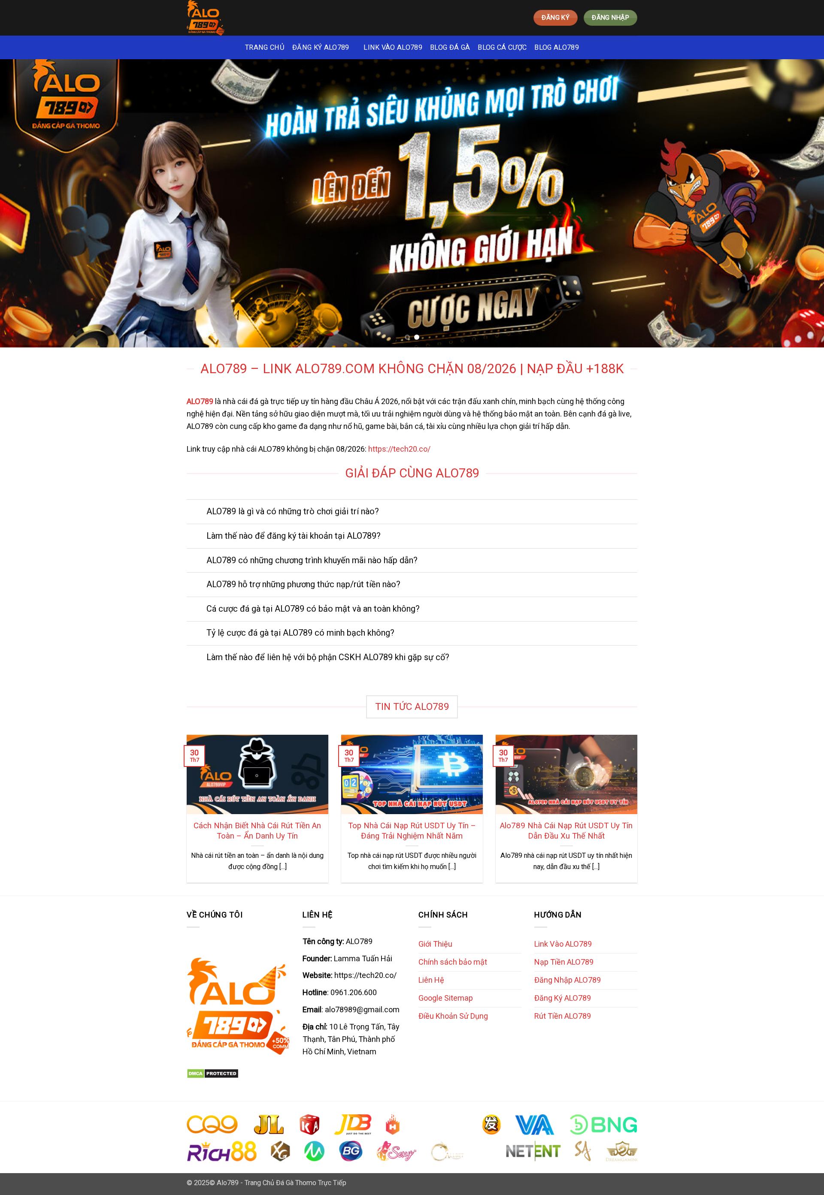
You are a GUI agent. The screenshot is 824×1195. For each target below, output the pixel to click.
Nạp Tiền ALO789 (564, 961)
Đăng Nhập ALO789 (567, 979)
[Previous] (27, 203)
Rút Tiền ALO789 (562, 1015)
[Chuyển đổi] (196, 512)
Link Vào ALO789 (563, 943)
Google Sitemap (445, 997)
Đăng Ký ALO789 (562, 997)
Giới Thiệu (435, 943)
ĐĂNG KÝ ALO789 (320, 47)
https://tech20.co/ (399, 448)
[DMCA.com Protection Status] (213, 1072)
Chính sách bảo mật (452, 961)
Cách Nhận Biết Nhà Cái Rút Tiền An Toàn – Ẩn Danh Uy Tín (257, 831)
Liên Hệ (431, 979)
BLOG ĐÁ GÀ (450, 47)
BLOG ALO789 (556, 47)
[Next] (796, 203)
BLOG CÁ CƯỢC (502, 47)
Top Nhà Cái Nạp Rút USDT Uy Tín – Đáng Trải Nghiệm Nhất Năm (412, 831)
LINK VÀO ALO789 (393, 47)
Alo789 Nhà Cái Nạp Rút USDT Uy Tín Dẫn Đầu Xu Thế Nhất (566, 831)
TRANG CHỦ (265, 47)
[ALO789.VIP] (224, 18)
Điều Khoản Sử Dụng (453, 1015)
